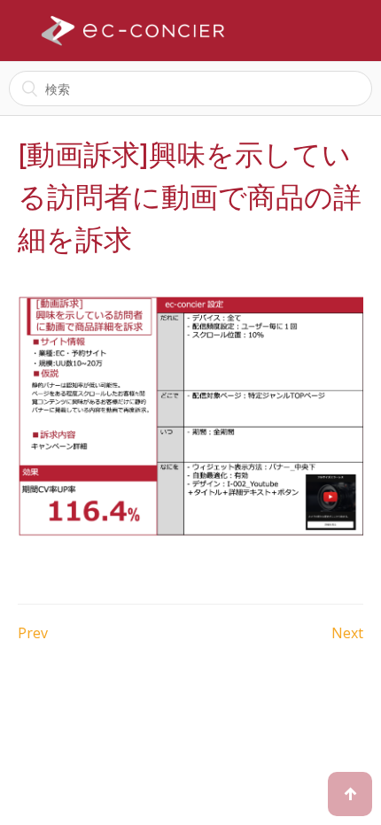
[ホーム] (133, 31)
